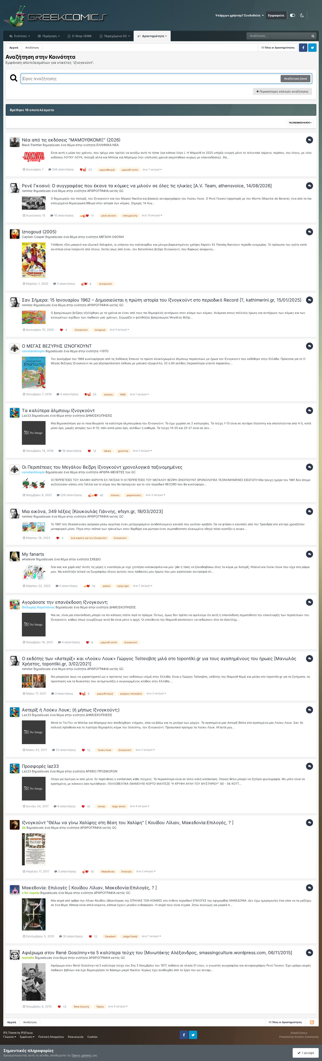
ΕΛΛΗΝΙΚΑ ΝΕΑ (107, 145)
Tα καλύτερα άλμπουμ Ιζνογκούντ (58, 410)
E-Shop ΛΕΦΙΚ (81, 36)
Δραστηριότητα (153, 36)
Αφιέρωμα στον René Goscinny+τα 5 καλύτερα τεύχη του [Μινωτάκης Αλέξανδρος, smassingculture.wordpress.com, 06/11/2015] (157, 952)
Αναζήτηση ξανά (295, 78)
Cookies (92, 1036)
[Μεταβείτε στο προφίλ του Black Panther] (14, 142)
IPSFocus (27, 1032)
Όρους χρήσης (81, 1055)
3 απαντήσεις (68, 394)
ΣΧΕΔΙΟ (95, 559)
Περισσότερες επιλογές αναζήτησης (283, 91)
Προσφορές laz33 (40, 766)
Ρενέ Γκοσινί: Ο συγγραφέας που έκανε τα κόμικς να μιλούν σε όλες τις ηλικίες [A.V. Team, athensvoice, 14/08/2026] (147, 185)
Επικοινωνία (75, 1036)
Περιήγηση (49, 36)
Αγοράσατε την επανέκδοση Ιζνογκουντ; (65, 602)
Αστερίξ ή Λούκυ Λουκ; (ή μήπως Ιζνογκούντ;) (71, 710)
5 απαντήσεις (65, 283)
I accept (307, 1053)
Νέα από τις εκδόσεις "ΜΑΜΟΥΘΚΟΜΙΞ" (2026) (71, 140)
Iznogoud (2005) (39, 231)
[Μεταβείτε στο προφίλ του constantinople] (14, 348)
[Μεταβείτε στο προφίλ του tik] (14, 825)
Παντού (299, 36)
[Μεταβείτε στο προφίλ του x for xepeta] (14, 890)
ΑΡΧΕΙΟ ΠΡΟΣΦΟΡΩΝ (101, 771)
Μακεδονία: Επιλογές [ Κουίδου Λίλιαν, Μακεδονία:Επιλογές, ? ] (89, 887)
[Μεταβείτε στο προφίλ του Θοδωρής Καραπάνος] (14, 604)
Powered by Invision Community (299, 1036)
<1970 (103, 351)
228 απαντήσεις (71, 495)
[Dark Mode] (301, 15)
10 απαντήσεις (63, 215)
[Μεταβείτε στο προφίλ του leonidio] (14, 955)
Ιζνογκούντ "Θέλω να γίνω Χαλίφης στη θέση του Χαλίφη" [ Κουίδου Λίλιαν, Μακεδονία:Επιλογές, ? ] (128, 822)
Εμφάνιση (26, 1036)
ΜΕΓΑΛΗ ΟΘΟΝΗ (111, 237)
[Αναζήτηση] (313, 35)
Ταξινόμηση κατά (299, 122)
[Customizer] (292, 15)
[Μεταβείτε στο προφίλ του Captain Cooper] (14, 234)
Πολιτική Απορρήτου (51, 1036)
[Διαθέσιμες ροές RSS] (312, 1022)
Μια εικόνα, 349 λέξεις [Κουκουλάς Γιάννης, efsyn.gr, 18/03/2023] (92, 511)
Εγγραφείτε (276, 15)
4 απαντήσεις (70, 642)
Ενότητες (20, 36)
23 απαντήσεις (65, 750)
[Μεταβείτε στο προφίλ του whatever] (14, 556)
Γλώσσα (8, 1036)
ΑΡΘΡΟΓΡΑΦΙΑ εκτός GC (105, 191)
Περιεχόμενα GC (115, 36)
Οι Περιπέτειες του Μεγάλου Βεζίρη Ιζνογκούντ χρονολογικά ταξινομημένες (102, 467)
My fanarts (33, 554)
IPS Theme (10, 1032)
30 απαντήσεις (72, 936)
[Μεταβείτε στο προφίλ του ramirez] (14, 188)
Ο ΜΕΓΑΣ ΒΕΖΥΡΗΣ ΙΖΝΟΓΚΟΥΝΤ (57, 346)
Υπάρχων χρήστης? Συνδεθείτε (238, 15)
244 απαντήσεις (62, 169)
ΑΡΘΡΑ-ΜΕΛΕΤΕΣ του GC (117, 472)
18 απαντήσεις (71, 450)
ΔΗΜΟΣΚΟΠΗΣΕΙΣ (99, 415)
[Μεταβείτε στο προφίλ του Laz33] (14, 413)
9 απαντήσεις (66, 806)
